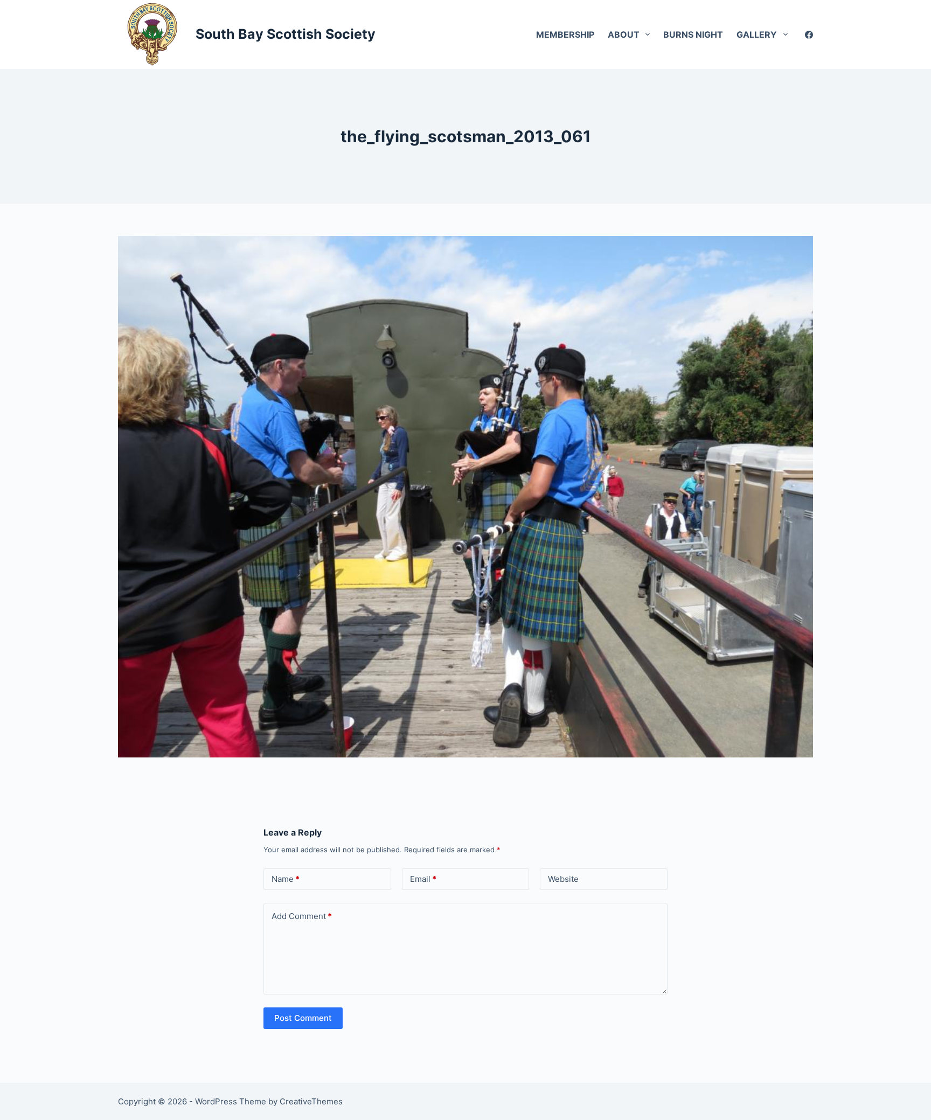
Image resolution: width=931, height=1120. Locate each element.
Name (286, 879)
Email (423, 879)
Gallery (757, 34)
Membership (565, 34)
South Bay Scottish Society (286, 34)
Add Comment (302, 916)
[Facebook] (809, 35)
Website (563, 879)
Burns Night (693, 34)
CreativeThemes (311, 1101)
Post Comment (303, 1018)
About (624, 34)
